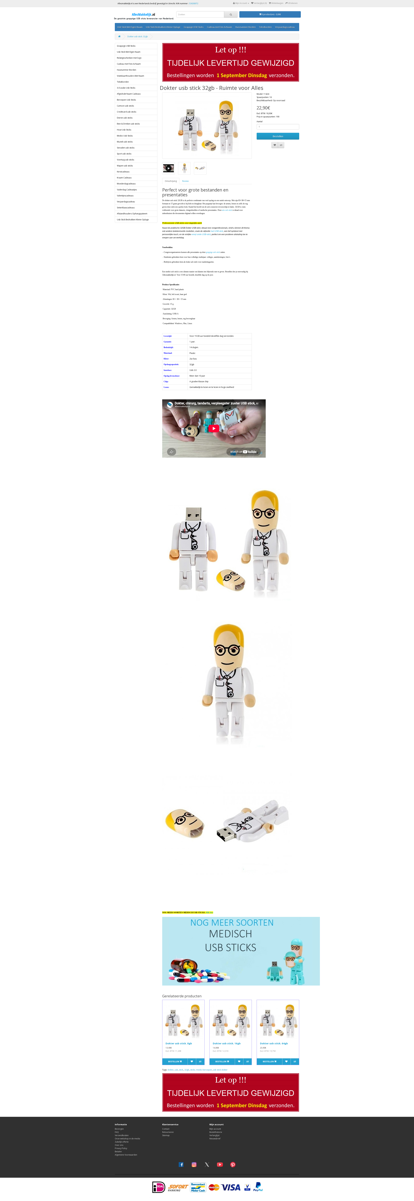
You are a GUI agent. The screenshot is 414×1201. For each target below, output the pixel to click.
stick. (181, 1069)
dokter (171, 1069)
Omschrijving (171, 181)
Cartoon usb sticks (125, 105)
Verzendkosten (122, 1135)
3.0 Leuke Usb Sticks (126, 87)
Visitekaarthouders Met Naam (130, 75)
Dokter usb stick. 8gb (179, 1043)
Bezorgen (119, 1129)
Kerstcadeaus (123, 171)
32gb (187, 1069)
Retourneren (168, 1132)
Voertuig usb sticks (125, 159)
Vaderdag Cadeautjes (127, 189)
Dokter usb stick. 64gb (274, 1043)
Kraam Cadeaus (124, 177)
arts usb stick (227, 210)
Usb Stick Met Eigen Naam (129, 27)
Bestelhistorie (215, 1132)
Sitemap (166, 1135)
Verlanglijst (214, 1135)
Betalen (118, 1151)
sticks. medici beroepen (201, 1069)
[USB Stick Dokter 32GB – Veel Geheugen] (207, 125)
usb (176, 1069)
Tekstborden (265, 27)
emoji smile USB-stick (201, 234)
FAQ (117, 1132)
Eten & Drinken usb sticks (128, 123)
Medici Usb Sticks (125, 135)
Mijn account (215, 1129)
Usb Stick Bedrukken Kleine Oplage (163, 27)
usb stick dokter (220, 1069)
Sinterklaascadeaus (126, 207)
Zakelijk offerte (122, 1141)
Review (185, 181)
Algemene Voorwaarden (126, 1154)
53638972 (193, 3)
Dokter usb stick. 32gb (137, 36)
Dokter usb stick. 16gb (227, 1043)
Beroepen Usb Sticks (126, 99)
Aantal (259, 121)
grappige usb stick (213, 252)
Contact (165, 1129)
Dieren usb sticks (124, 117)
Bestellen (278, 136)
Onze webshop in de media (127, 1138)
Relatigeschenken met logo (129, 57)
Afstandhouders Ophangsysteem (132, 213)
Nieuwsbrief (214, 1138)
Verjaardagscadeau (285, 27)
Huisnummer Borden (245, 27)
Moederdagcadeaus (126, 183)
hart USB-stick (217, 231)
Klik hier (209, 912)
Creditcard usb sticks (126, 111)
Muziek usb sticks (125, 141)
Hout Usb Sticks (124, 129)
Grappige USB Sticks (194, 27)
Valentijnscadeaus (125, 195)
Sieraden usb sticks (125, 147)
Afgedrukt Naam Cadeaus (129, 93)
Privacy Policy (121, 1148)
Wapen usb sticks (125, 165)
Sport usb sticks (124, 153)
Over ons (119, 1145)
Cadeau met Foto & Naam (219, 27)
